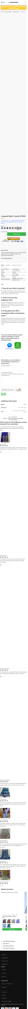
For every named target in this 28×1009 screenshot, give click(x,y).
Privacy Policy (5, 960)
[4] (10, 228)
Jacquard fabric (16, 11)
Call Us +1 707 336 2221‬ (7, 983)
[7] (18, 228)
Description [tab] (7, 265)
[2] (5, 228)
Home (2, 11)
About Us (4, 954)
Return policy (5, 963)
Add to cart (16, 234)
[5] (13, 228)
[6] (15, 228)
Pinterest (4, 976)
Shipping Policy (5, 957)
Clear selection (4, 231)
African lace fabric (8, 11)
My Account (4, 991)
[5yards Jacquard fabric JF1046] (12, 903)
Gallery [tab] (2, 265)
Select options (12, 929)
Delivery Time (4, 250)
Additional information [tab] (17, 265)
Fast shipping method (6, 258)
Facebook (4, 969)
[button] (25, 2)
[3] (7, 228)
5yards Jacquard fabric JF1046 (9, 916)
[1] (2, 228)
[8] (21, 228)
